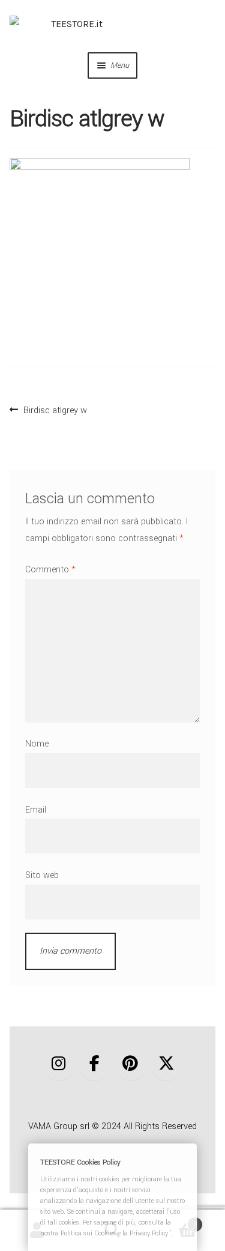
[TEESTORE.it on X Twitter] (166, 1064)
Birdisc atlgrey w (55, 409)
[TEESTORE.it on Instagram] (58, 1064)
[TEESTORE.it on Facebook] (94, 1064)
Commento (50, 569)
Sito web (42, 875)
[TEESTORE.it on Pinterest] (130, 1064)
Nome (37, 744)
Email (35, 810)
